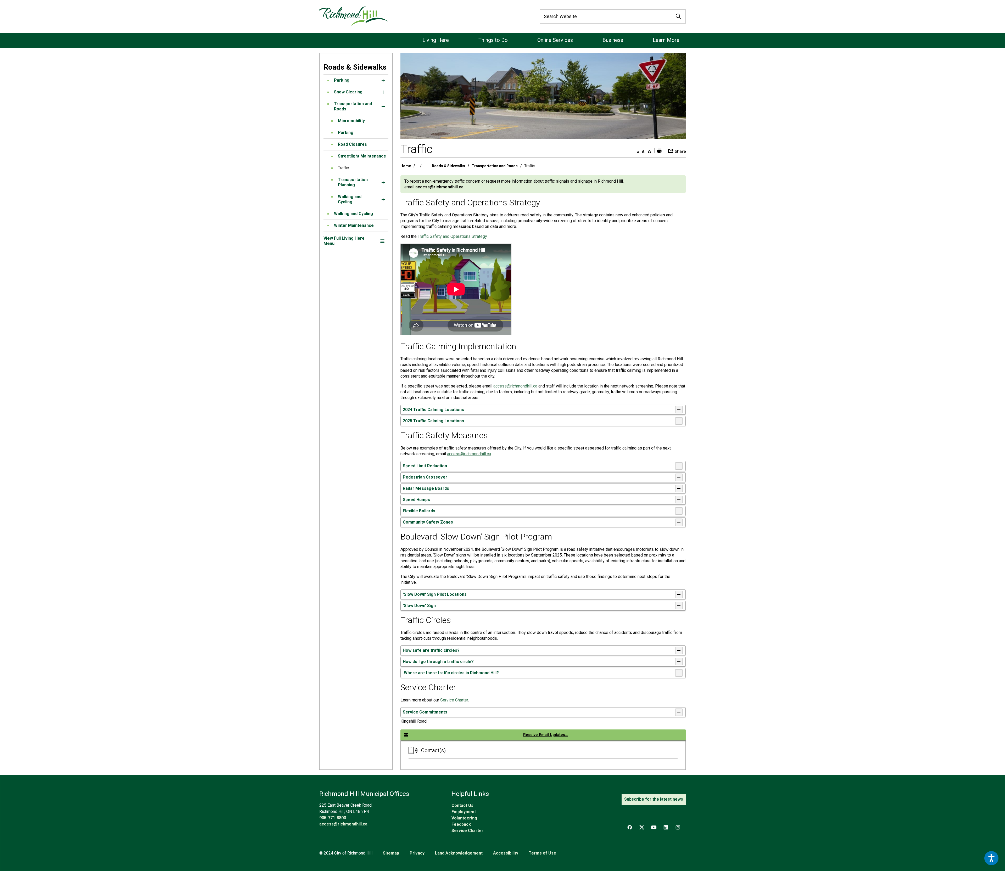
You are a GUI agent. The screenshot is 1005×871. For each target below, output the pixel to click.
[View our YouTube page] (654, 827)
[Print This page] (659, 150)
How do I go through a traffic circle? (438, 661)
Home (405, 166)
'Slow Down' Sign (419, 605)
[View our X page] (642, 827)
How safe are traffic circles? (431, 650)
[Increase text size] (649, 150)
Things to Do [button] (493, 40)
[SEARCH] (678, 16)
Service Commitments (425, 712)
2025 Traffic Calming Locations (433, 420)
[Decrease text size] (636, 150)
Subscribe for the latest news (653, 799)
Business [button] (612, 40)
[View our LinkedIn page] (666, 827)
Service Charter (454, 700)
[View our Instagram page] (678, 827)
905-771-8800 (332, 817)
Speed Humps (416, 499)
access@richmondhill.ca (439, 186)
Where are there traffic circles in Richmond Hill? (451, 672)
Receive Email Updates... (545, 735)
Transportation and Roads (495, 166)
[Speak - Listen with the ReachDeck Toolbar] (991, 858)
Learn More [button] (666, 40)
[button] (383, 80)
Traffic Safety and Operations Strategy (452, 236)
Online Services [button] (555, 40)
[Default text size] (643, 150)
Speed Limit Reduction (425, 465)
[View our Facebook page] (630, 827)
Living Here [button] (435, 40)
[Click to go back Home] (353, 16)
